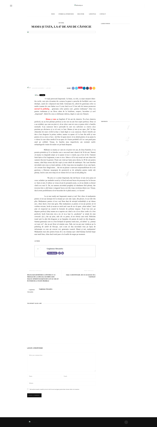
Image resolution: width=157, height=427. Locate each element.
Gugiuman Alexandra (38, 88)
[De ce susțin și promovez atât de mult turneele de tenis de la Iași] (38, 317)
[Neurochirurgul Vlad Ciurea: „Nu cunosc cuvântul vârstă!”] (115, 99)
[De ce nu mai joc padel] (61, 317)
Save (81, 87)
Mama (48, 119)
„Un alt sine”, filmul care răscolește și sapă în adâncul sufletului (120, 128)
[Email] (62, 253)
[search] (146, 6)
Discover (81, 14)
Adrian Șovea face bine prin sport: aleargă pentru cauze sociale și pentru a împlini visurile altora (115, 82)
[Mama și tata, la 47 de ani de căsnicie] (61, 56)
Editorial (61, 22)
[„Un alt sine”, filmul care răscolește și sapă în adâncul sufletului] (102, 126)
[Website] (59, 253)
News (53, 14)
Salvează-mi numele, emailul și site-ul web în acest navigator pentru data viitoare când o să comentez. (54, 389)
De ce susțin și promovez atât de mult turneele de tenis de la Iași (37, 331)
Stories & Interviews (66, 14)
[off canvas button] (11, 6)
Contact (103, 14)
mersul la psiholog (41, 109)
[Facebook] (142, 6)
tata (54, 119)
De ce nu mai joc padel (59, 329)
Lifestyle (92, 14)
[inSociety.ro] (33, 422)
